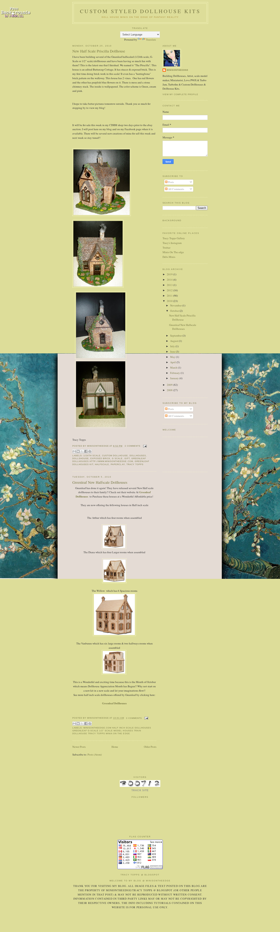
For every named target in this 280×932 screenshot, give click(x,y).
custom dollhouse (115, 455)
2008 (170, 390)
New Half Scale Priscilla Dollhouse (98, 51)
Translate (151, 39)
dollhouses (138, 455)
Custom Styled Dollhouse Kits (140, 11)
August (174, 341)
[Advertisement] (175, 454)
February (175, 373)
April (173, 362)
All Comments (175, 189)
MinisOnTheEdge (177, 70)
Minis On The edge (173, 252)
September (176, 335)
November (176, 305)
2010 (170, 301)
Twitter (166, 247)
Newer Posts (79, 747)
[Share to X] (82, 451)
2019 (170, 274)
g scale (117, 458)
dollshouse (80, 458)
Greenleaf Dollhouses (114, 703)
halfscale (102, 464)
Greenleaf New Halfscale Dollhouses (99, 482)
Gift (127, 458)
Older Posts (150, 747)
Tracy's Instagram (172, 243)
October (175, 311)
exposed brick (100, 458)
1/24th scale (91, 455)
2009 (170, 385)
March (174, 367)
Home (115, 747)
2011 (170, 295)
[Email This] (74, 451)
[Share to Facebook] (86, 451)
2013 (170, 285)
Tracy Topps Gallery (174, 238)
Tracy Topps (134, 464)
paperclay (118, 464)
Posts (170, 182)
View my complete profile (180, 94)
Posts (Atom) (95, 754)
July (172, 346)
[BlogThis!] (78, 451)
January (174, 378)
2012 (170, 290)
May (173, 357)
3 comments (132, 446)
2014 (170, 279)
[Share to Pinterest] (90, 451)
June (173, 351)
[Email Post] (144, 446)
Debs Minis (169, 257)
